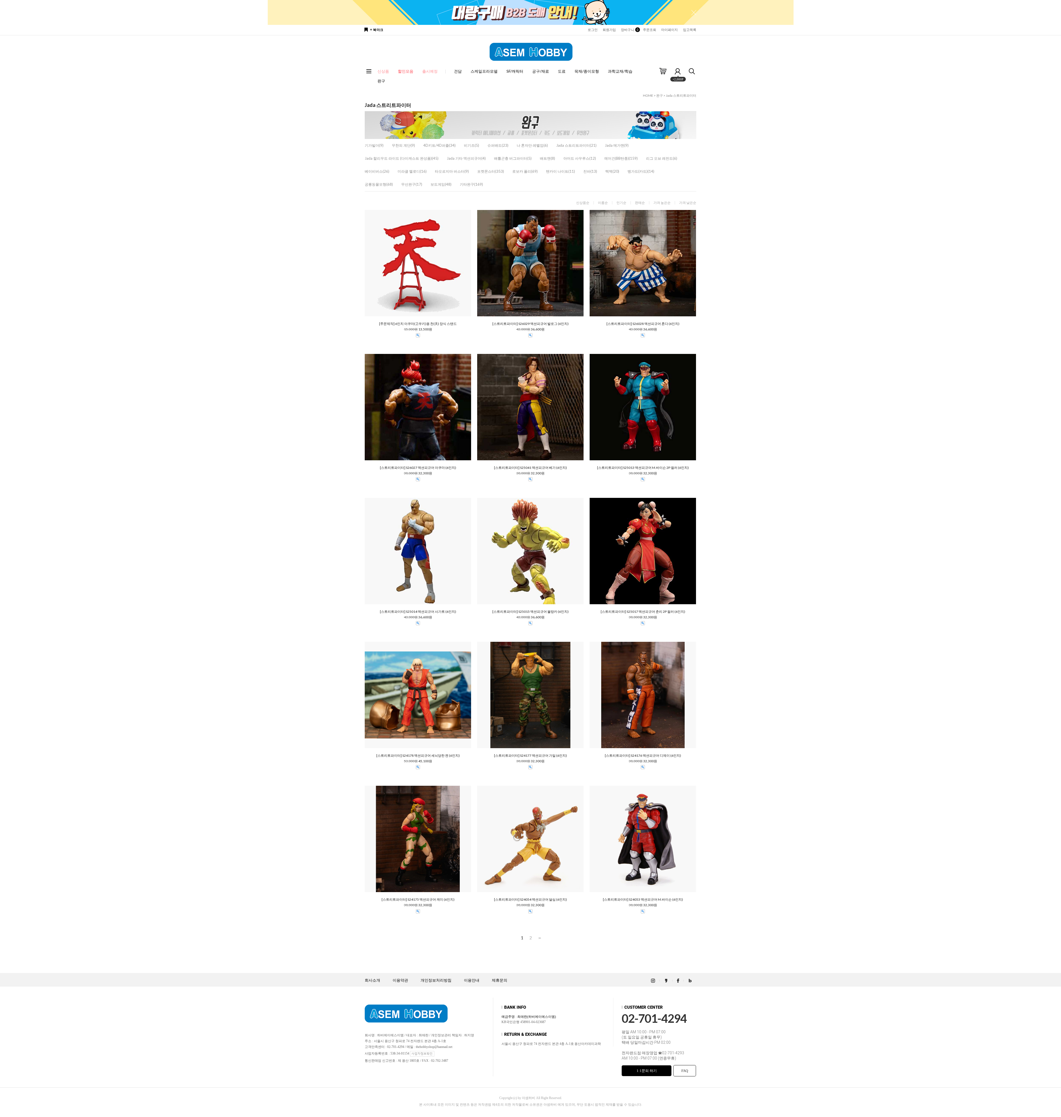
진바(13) (590, 171)
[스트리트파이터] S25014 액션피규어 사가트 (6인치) (418, 612)
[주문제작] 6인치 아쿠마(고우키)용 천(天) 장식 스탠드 (418, 324)
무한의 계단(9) (403, 145)
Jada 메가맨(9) (617, 145)
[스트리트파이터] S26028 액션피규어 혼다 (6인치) (642, 324)
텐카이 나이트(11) (560, 171)
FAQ (684, 1071)
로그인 (593, 30)
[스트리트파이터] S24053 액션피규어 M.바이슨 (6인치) (643, 900)
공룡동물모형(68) (379, 184)
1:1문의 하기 (647, 1071)
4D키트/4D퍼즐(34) (439, 145)
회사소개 (372, 980)
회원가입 (609, 30)
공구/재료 (540, 71)
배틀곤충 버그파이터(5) (513, 158)
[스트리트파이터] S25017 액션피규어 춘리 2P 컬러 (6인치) (643, 612)
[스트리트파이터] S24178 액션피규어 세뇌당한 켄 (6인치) (418, 756)
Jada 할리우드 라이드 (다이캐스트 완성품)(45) (401, 158)
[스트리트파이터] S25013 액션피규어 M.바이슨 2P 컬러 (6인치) (643, 468)
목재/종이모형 (586, 71)
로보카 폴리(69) (525, 171)
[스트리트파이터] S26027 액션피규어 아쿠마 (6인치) (418, 468)
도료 (562, 71)
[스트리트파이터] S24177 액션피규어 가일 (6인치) (530, 756)
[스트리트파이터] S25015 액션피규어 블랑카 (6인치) (530, 612)
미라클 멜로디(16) (412, 171)
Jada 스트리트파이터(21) (576, 145)
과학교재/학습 (620, 71)
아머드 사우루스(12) (579, 158)
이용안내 (471, 980)
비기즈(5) (471, 145)
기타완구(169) (471, 184)
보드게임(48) (440, 184)
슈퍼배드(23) (497, 145)
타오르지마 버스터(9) (452, 171)
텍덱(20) (612, 171)
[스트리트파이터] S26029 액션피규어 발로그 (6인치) (530, 324)
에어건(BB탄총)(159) (621, 158)
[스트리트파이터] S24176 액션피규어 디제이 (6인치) (643, 756)
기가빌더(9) (374, 145)
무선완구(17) (411, 184)
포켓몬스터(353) (490, 171)
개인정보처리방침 (436, 980)
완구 (381, 80)
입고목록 (689, 30)
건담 (458, 71)
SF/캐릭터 (514, 71)
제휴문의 (499, 980)
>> (539, 938)
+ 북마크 (377, 30)
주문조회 (649, 30)
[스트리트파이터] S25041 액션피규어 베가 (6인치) (530, 468)
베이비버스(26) (377, 171)
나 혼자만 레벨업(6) (532, 145)
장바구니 (629, 30)
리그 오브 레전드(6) (661, 158)
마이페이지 (669, 30)
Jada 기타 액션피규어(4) (466, 158)
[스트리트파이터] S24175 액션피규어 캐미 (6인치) (418, 900)
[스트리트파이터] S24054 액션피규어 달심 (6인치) (530, 900)
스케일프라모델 (484, 71)
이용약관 (400, 980)
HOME (648, 95)
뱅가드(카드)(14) (640, 171)
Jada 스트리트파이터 (681, 95)
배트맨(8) (547, 158)
